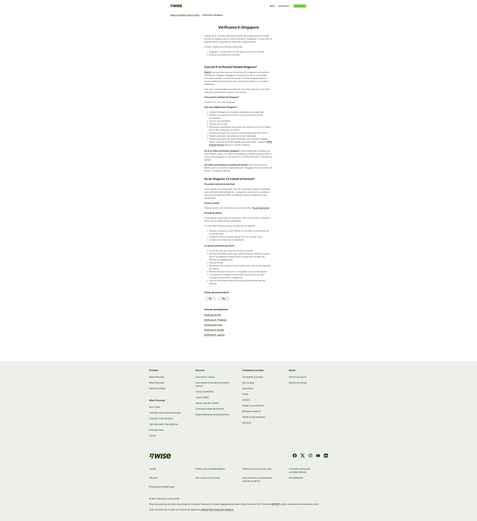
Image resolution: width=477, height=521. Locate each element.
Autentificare (283, 6)
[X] (302, 456)
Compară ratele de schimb (210, 408)
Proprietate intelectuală (161, 486)
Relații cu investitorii (253, 405)
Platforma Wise (157, 388)
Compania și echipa (252, 377)
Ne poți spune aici (260, 208)
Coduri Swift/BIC (205, 391)
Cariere (246, 400)
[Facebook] (295, 456)
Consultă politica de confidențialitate (299, 470)
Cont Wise (154, 407)
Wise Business (156, 382)
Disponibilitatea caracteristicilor (212, 414)
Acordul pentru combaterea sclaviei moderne (257, 479)
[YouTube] (318, 456)
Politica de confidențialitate (210, 469)
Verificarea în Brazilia (214, 330)
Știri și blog (248, 382)
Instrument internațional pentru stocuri (212, 384)
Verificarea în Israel (213, 325)
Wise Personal (156, 377)
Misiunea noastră (251, 411)
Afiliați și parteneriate (253, 417)
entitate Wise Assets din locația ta (217, 509)
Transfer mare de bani (161, 418)
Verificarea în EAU (212, 315)
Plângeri (153, 477)
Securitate (247, 388)
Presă (245, 394)
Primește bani (156, 430)
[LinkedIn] (326, 456)
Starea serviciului (298, 382)
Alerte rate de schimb (207, 403)
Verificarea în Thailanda (215, 320)
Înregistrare (300, 6)
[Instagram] (310, 456)
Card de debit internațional (163, 424)
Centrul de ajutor (298, 377)
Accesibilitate (296, 477)
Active (152, 435)
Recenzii (246, 422)
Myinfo (207, 72)
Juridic (152, 469)
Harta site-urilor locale (207, 477)
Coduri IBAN (202, 397)
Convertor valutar (205, 377)
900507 (275, 504)
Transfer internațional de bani (165, 412)
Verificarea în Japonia (214, 335)
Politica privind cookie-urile (256, 469)
